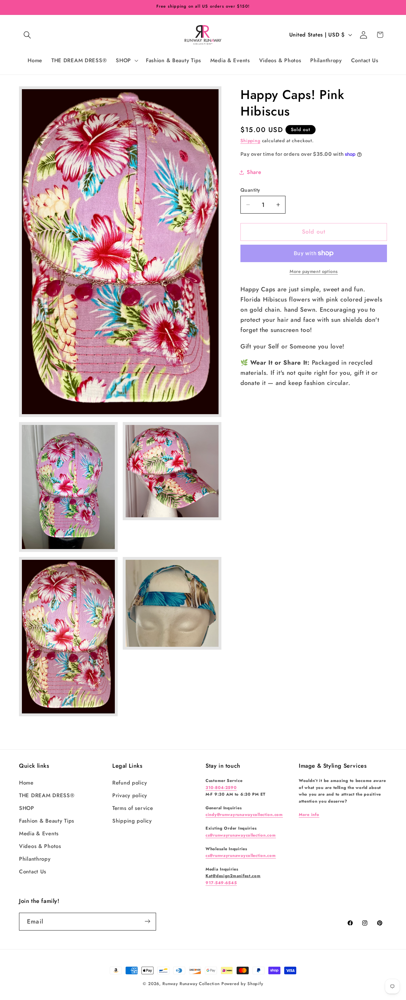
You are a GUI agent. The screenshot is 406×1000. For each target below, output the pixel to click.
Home (26, 782)
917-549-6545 (221, 883)
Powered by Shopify (242, 984)
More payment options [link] (314, 271)
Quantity (250, 190)
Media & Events (39, 833)
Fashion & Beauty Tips (46, 821)
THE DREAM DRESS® (47, 795)
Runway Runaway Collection (191, 984)
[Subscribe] (147, 921)
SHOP (26, 808)
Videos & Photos (40, 846)
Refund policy (129, 782)
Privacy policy (129, 795)
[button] (27, 34)
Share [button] (254, 172)
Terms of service (132, 808)
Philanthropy (35, 859)
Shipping (250, 140)
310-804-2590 (221, 788)
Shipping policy (132, 821)
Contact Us (32, 871)
